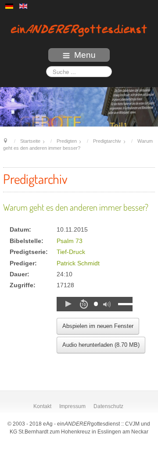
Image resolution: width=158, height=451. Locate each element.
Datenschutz (108, 406)
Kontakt (42, 406)
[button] (68, 303)
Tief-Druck (71, 252)
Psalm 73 (70, 241)
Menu (85, 55)
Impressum (72, 406)
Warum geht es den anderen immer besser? (75, 207)
